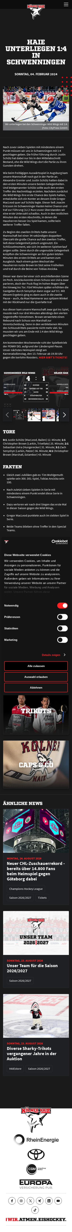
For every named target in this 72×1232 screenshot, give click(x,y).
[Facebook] (12, 1201)
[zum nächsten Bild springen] (64, 414)
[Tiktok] (35, 1210)
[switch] (62, 617)
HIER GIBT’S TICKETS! (53, 357)
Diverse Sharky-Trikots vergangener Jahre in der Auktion (31, 1053)
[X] (30, 1201)
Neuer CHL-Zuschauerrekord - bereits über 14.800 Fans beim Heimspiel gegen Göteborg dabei (36, 871)
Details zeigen (51, 654)
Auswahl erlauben (36, 676)
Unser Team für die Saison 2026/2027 (32, 968)
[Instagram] (21, 1201)
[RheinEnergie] (36, 1139)
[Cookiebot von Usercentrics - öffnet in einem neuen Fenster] (52, 542)
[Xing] (39, 1201)
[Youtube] (58, 1201)
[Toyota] (36, 1154)
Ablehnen (36, 687)
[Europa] (36, 1184)
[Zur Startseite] (36, 12)
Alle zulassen (36, 666)
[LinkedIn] (49, 1201)
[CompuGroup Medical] (36, 1169)
